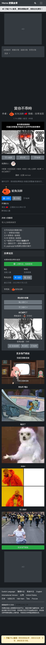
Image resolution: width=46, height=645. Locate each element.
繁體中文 (21, 591)
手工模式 (23, 307)
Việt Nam (20, 598)
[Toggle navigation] (41, 3)
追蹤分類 (24, 50)
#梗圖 (4, 169)
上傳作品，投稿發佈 (23, 264)
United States (31, 595)
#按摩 (39, 169)
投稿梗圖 (27, 272)
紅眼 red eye (26, 175)
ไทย (28, 598)
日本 (3, 598)
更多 (6, 53)
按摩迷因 (39, 113)
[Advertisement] (23, 82)
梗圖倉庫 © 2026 (8, 605)
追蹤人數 (7, 272)
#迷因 (18, 169)
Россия (35, 598)
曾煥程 (29, 316)
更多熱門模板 (23, 353)
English (39, 591)
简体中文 (30, 591)
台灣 (22, 595)
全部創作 (7, 50)
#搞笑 (24, 169)
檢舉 (38, 157)
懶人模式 (23, 302)
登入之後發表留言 (9, 222)
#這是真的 (11, 169)
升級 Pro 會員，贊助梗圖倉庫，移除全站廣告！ (24, 9)
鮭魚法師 (19, 113)
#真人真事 (32, 169)
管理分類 (32, 50)
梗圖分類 (15, 50)
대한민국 (11, 598)
